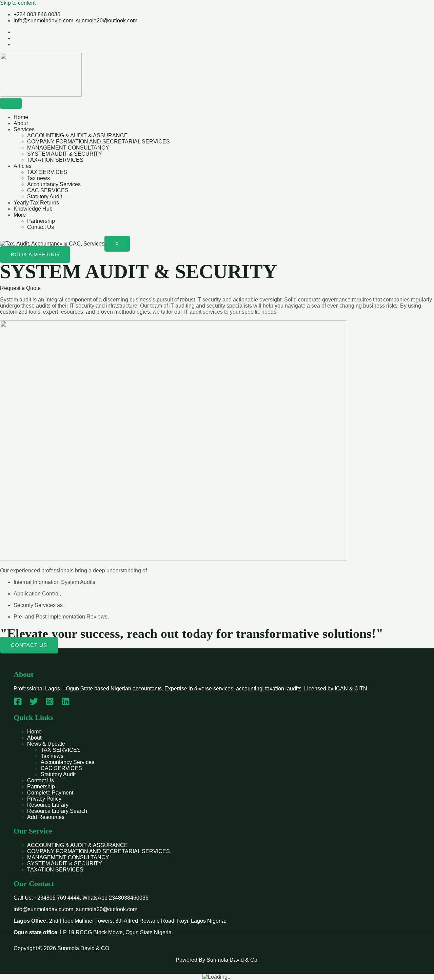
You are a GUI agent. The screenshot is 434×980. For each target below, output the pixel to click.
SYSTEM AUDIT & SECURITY (64, 154)
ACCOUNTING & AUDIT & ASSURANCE (77, 135)
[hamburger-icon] (11, 103)
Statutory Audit (44, 196)
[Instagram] (49, 704)
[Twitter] (33, 704)
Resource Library (47, 805)
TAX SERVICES (47, 172)
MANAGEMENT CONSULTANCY (68, 148)
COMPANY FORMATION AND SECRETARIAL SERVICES (98, 141)
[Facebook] (18, 704)
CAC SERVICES (47, 190)
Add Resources (45, 817)
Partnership (41, 221)
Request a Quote (20, 288)
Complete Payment (50, 793)
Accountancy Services (54, 184)
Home (21, 117)
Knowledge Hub (33, 209)
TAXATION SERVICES (55, 160)
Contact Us (40, 227)
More (20, 215)
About (21, 123)
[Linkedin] (65, 704)
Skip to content (18, 3)
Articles (23, 166)
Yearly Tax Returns (36, 202)
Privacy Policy (44, 799)
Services (24, 129)
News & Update (46, 744)
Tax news (38, 178)
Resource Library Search (57, 811)
